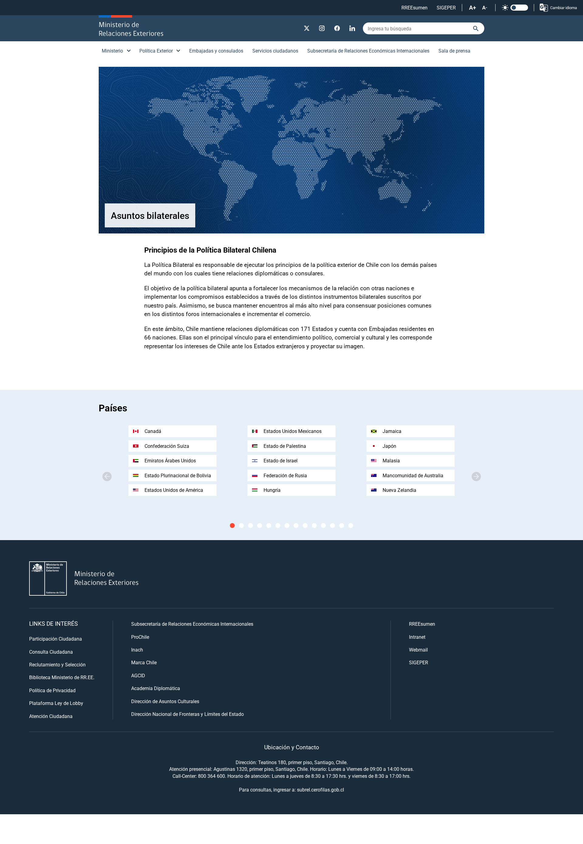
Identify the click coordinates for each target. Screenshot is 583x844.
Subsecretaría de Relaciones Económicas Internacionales (368, 50)
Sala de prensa (454, 50)
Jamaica (392, 431)
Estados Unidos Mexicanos (293, 431)
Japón (389, 446)
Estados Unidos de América (174, 490)
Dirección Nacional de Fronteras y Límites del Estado (187, 714)
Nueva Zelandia (399, 490)
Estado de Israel (281, 460)
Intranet (417, 637)
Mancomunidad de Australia (413, 475)
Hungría (272, 490)
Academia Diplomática (155, 688)
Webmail (418, 649)
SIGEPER (446, 7)
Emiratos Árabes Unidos (170, 460)
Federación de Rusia (285, 475)
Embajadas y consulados (216, 50)
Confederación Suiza (167, 446)
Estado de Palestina (285, 446)
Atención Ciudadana (51, 716)
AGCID (138, 675)
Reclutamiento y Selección (57, 664)
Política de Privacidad (52, 690)
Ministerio (112, 50)
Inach (137, 649)
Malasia (391, 460)
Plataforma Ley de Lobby (56, 703)
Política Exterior (156, 50)
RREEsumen (414, 7)
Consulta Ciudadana (51, 651)
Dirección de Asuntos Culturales (165, 701)
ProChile (140, 637)
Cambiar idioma (563, 7)
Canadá (153, 431)
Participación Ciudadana (55, 638)
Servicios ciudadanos (275, 50)
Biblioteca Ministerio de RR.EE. (61, 677)
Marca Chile (144, 662)
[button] (476, 476)
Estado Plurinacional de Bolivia (178, 475)
